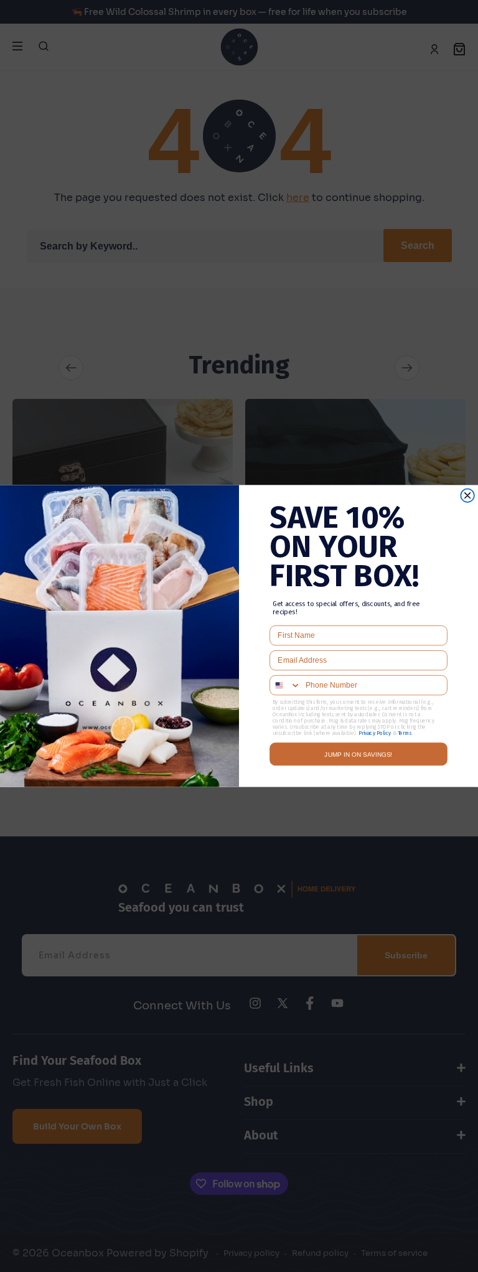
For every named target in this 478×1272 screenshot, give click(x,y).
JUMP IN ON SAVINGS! (358, 754)
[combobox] (285, 685)
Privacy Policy (374, 733)
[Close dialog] (467, 495)
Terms (404, 733)
